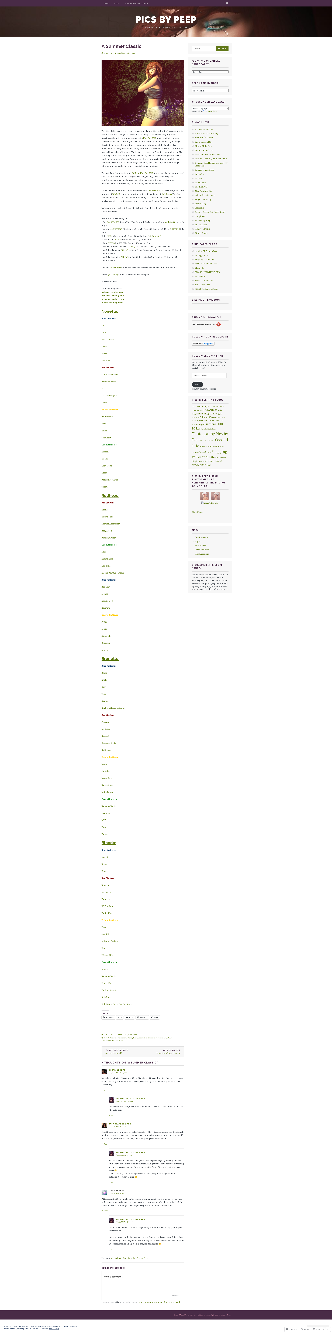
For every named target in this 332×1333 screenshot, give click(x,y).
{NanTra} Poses (117, 1041)
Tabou (105, 486)
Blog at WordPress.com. (183, 1315)
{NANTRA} (113, 274)
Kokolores (106, 997)
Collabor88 (166, 194)
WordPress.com (202, 554)
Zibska (105, 458)
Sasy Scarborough (120, 1124)
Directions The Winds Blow (207, 154)
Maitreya (132, 246)
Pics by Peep (166, 19)
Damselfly (106, 983)
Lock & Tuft (107, 465)
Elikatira (106, 607)
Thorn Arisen (201, 224)
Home (106, 3)
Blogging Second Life (204, 259)
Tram (104, 346)
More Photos (197, 512)
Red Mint (106, 586)
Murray (105, 650)
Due (103, 948)
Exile (104, 332)
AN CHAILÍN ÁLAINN (204, 137)
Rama (104, 672)
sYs (103, 325)
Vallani (105, 834)
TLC (208, 461)
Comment (175, 1295)
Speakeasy (106, 437)
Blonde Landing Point (112, 302)
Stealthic (106, 934)
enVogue (106, 813)
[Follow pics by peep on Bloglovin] (203, 345)
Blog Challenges (213, 413)
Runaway (106, 885)
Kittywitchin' (201, 182)
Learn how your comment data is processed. (159, 1302)
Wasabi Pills (107, 955)
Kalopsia (215, 420)
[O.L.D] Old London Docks (206, 289)
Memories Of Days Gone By (168, 1052)
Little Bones (107, 792)
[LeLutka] (219, 461)
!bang (194, 406)
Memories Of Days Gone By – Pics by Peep (129, 1258)
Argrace (105, 969)
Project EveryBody (203, 199)
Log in (198, 541)
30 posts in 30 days (211, 406)
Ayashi (105, 857)
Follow (197, 384)
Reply (106, 1090)
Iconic (104, 764)
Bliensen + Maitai (110, 479)
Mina (104, 551)
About (116, 3)
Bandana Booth (109, 381)
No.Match (106, 636)
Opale (104, 402)
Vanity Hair (107, 913)
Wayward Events (202, 229)
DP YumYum (107, 906)
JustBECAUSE (113, 222)
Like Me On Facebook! (207, 300)
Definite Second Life (204, 150)
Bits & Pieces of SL (203, 142)
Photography (122, 1038)
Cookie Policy (54, 1329)
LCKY (104, 820)
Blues (104, 864)
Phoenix (105, 722)
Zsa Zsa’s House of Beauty (114, 708)
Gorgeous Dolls (109, 743)
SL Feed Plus (200, 276)
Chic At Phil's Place (203, 146)
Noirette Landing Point (113, 292)
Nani (104, 423)
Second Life (142, 1038)
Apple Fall (204, 410)
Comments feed (202, 549)
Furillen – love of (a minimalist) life (211, 158)
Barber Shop (107, 785)
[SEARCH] (227, 3)
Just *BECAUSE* (155, 190)
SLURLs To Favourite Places (136, 3)
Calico (104, 430)
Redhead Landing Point (113, 295)
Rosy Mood (107, 530)
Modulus (106, 729)
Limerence (107, 565)
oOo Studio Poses (210, 429)
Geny (104, 687)
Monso (105, 593)
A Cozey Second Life (204, 129)
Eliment (105, 736)
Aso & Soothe (108, 339)
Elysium (200, 420)
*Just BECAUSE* (110, 1035)
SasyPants (199, 208)
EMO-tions (107, 750)
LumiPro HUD (213, 424)
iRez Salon (199, 174)
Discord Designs (109, 395)
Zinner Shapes (201, 233)
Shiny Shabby (204, 452)
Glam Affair (207, 420)
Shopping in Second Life (157, 1038)
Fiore (104, 827)
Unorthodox (107, 516)
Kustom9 (195, 424)
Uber (212, 461)
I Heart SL (199, 268)
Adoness (105, 509)
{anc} (209, 465)
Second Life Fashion (210, 446)
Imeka (105, 680)
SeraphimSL (200, 216)
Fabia (104, 871)
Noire (104, 353)
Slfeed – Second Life (204, 280)
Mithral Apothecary (111, 523)
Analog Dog (107, 600)
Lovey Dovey (107, 778)
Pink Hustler (107, 416)
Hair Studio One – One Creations (117, 1004)
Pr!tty (104, 622)
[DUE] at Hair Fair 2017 (142, 173)
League (201, 424)
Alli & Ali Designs (110, 941)
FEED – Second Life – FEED (206, 263)
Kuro (220, 420)
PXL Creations (208, 440)
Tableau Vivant (109, 990)
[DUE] (109, 236)
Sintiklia (106, 771)
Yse (103, 388)
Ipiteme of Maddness (204, 170)
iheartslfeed (132, 1035)
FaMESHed (117, 194)
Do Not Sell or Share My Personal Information (212, 1315)
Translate (212, 111)
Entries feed (200, 545)
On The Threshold (116, 1052)
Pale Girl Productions (205, 195)
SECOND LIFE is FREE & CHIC (207, 272)
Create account (202, 537)
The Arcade (202, 461)
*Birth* (124, 250)
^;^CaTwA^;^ (106, 1041)
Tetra (104, 694)
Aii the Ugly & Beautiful (113, 572)
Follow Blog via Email (208, 356)
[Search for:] (204, 48)
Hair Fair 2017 (149, 138)
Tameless (106, 899)
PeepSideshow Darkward (126, 53)
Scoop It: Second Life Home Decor (210, 212)
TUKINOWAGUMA (110, 374)
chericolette (117, 1070)
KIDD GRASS (115, 267)
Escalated (106, 360)
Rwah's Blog (200, 203)
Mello (104, 629)
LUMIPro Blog (201, 187)
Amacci (105, 451)
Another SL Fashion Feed (206, 251)
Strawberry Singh (203, 220)
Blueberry (195, 417)
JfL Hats (198, 178)
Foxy (104, 927)
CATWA (117, 239)
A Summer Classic (121, 46)
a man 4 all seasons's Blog (206, 133)
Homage (105, 701)
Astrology (106, 892)
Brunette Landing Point (113, 299)
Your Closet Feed (202, 284)
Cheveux (106, 643)
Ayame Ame (107, 558)
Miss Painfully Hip (203, 191)
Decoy (104, 472)
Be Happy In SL (202, 255)
